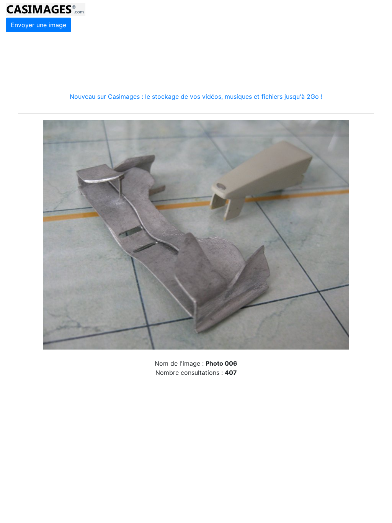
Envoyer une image (38, 25)
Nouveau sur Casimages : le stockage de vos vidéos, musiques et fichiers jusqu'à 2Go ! (196, 96)
